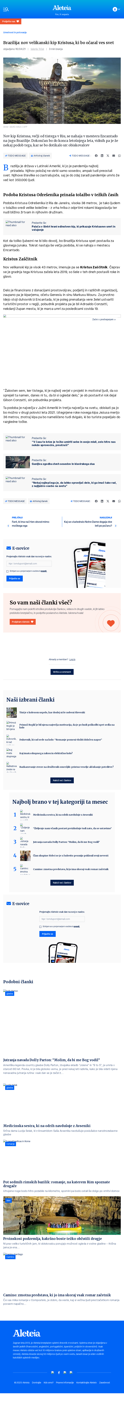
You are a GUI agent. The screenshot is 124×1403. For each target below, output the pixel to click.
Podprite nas (8, 21)
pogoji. (44, 571)
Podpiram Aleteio (21, 621)
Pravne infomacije (65, 1382)
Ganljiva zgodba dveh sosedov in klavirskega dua (63, 464)
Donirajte (36, 1382)
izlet (8, 1200)
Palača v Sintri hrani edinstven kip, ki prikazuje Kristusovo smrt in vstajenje (73, 228)
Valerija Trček (37, 49)
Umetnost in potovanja (14, 32)
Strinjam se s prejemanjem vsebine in (28, 571)
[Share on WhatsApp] (119, 155)
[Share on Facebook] (96, 155)
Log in (72, 659)
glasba (9, 993)
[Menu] (26, 9)
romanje (10, 1143)
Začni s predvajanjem (103, 319)
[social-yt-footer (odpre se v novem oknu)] (52, 1372)
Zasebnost (104, 1382)
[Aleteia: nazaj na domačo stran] (62, 7)
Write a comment (62, 671)
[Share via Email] (113, 155)
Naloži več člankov (62, 780)
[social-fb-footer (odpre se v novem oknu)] (58, 1372)
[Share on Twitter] (108, 155)
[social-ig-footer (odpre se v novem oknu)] (71, 1372)
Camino (10, 1256)
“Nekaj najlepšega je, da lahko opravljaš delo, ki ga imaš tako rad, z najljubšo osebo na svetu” (74, 484)
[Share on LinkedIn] (102, 155)
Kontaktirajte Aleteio (86, 1382)
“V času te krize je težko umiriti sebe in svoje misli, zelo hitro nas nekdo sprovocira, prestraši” (73, 443)
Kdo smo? (48, 1382)
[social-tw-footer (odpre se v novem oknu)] (65, 1372)
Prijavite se (14, 578)
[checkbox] (7, 571)
